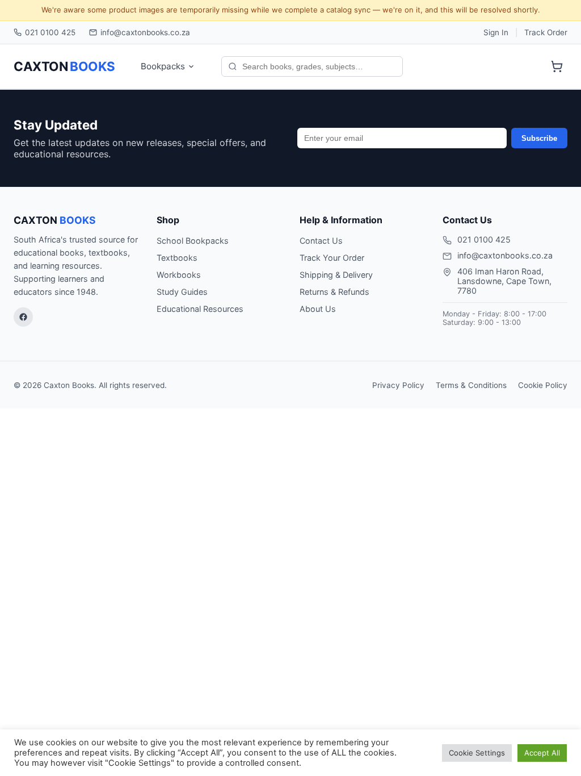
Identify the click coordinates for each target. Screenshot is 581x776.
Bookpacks (163, 66)
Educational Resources (200, 309)
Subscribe (539, 138)
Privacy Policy (398, 385)
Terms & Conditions (471, 385)
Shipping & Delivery (336, 274)
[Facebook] (23, 317)
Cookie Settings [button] (477, 752)
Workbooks (179, 274)
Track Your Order (332, 257)
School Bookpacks (193, 240)
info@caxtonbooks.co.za (145, 32)
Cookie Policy (542, 385)
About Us (318, 309)
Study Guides (182, 292)
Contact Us (321, 240)
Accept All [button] (542, 752)
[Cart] (556, 66)
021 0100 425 (50, 32)
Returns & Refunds (334, 292)
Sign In (495, 32)
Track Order (545, 32)
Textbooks (177, 257)
